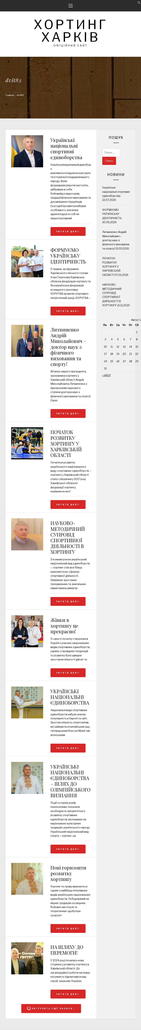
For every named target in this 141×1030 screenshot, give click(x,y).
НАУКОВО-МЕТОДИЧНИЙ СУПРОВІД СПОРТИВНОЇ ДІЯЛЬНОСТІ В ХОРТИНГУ (67, 537)
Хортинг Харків (71, 31)
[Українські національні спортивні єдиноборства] (27, 151)
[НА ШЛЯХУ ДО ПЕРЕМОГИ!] (27, 973)
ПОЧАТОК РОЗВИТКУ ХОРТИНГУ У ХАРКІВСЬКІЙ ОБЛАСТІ (66, 443)
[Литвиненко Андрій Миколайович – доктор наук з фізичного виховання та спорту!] (27, 355)
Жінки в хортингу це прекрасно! (64, 626)
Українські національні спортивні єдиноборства (66, 148)
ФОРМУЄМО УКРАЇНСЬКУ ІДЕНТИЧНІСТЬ (68, 256)
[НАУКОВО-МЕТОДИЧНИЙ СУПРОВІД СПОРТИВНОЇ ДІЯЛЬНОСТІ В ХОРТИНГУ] (27, 549)
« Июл (106, 375)
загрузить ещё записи (52, 1008)
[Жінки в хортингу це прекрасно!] (27, 646)
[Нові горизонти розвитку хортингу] (27, 893)
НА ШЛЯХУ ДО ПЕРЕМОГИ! (66, 950)
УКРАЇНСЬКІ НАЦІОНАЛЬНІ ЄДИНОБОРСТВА (69, 697)
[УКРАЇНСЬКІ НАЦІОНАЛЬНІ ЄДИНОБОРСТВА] (27, 717)
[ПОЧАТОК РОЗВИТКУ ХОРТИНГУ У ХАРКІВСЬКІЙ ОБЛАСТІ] (27, 458)
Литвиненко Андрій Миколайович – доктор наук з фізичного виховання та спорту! (68, 346)
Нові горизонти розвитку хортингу (68, 873)
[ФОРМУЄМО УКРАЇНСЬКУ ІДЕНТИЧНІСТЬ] (27, 276)
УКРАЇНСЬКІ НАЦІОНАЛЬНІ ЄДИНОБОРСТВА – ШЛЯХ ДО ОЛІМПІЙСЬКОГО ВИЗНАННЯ (70, 781)
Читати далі (67, 231)
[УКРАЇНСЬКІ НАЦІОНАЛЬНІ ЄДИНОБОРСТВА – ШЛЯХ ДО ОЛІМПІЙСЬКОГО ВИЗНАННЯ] (27, 793)
